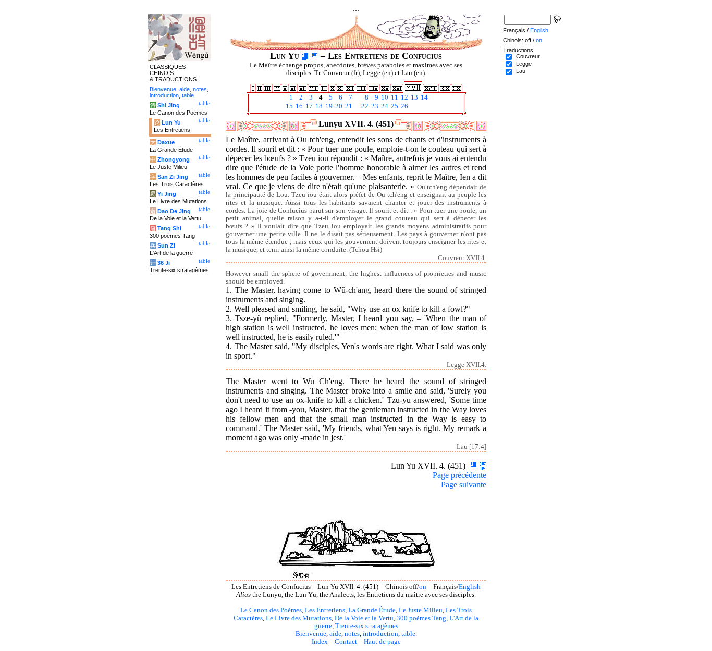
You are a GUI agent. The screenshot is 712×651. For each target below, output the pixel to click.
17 (308, 106)
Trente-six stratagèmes (366, 626)
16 (298, 106)
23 (374, 106)
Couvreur (528, 56)
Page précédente (459, 475)
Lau (520, 71)
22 (364, 106)
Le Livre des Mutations (299, 618)
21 (347, 106)
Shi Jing (168, 105)
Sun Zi (166, 245)
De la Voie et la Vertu (364, 618)
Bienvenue (311, 633)
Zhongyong (173, 159)
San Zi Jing (172, 177)
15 (288, 106)
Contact (346, 641)
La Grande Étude (372, 610)
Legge (524, 63)
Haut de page (382, 641)
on (422, 587)
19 (328, 106)
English (470, 587)
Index (320, 641)
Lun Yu (171, 122)
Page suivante (463, 484)
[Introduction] (305, 56)
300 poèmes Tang (421, 618)
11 (393, 97)
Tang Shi (169, 228)
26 (403, 106)
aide (335, 633)
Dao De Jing (174, 211)
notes (352, 633)
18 (318, 106)
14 (423, 97)
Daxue (166, 142)
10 (383, 97)
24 (383, 106)
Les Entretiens (325, 610)
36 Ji (163, 263)
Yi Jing (166, 194)
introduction (380, 633)
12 (403, 97)
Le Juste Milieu (421, 610)
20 (338, 106)
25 (393, 106)
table (408, 633)
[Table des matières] (314, 56)
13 (413, 97)
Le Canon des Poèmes (271, 610)
